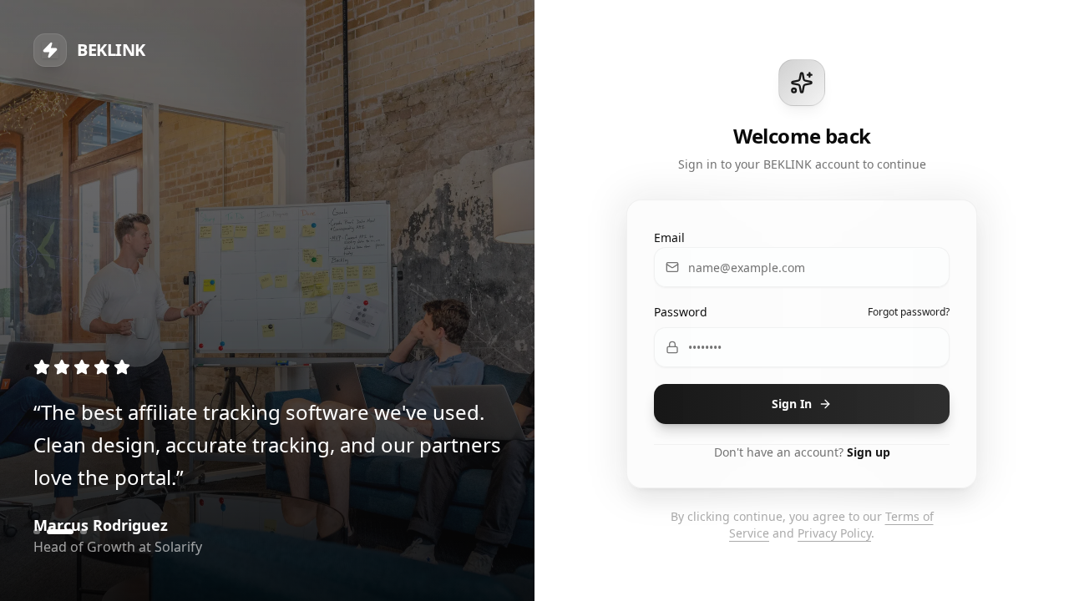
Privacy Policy (834, 533)
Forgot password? (909, 312)
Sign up (868, 452)
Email (669, 237)
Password (680, 312)
